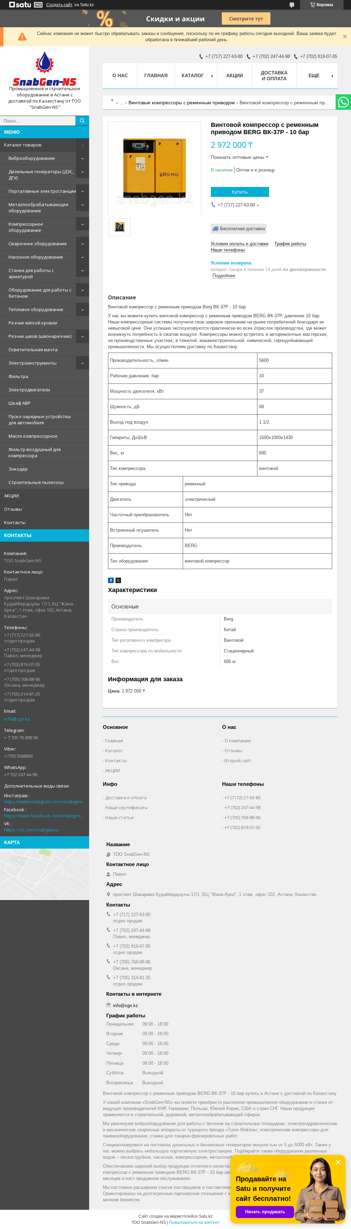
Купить (240, 192)
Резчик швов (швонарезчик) (40, 336)
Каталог (114, 750)
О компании (238, 740)
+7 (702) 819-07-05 (243, 827)
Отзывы (13, 509)
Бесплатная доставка (242, 228)
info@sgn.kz (17, 719)
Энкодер (18, 469)
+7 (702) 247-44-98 (243, 807)
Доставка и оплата (274, 75)
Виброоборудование (32, 158)
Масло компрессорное (33, 436)
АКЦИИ (11, 496)
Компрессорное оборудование (26, 227)
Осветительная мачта (33, 349)
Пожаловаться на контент (194, 1222)
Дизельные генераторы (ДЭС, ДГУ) (41, 174)
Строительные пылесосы (36, 482)
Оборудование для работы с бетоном (40, 293)
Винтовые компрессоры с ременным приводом (182, 102)
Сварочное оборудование (38, 243)
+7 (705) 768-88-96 (243, 817)
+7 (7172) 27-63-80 (243, 797)
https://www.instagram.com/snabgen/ (43, 802)
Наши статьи (119, 817)
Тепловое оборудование (36, 309)
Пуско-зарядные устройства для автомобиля (40, 419)
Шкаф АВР (20, 403)
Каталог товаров (22, 145)
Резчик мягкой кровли (33, 323)
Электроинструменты (33, 363)
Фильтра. (19, 376)
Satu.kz (206, 1216)
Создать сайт (59, 4)
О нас (120, 75)
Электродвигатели (29, 390)
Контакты (15, 522)
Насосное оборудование (36, 257)
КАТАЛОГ (193, 75)
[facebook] (111, 581)
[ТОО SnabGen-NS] (44, 68)
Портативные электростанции (42, 191)
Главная (156, 75)
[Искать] (82, 121)
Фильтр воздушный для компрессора (35, 452)
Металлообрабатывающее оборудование (39, 207)
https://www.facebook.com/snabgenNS (44, 816)
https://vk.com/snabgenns (31, 830)
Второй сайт (238, 760)
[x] (118, 581)
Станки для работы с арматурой (31, 273)
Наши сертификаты (126, 807)
